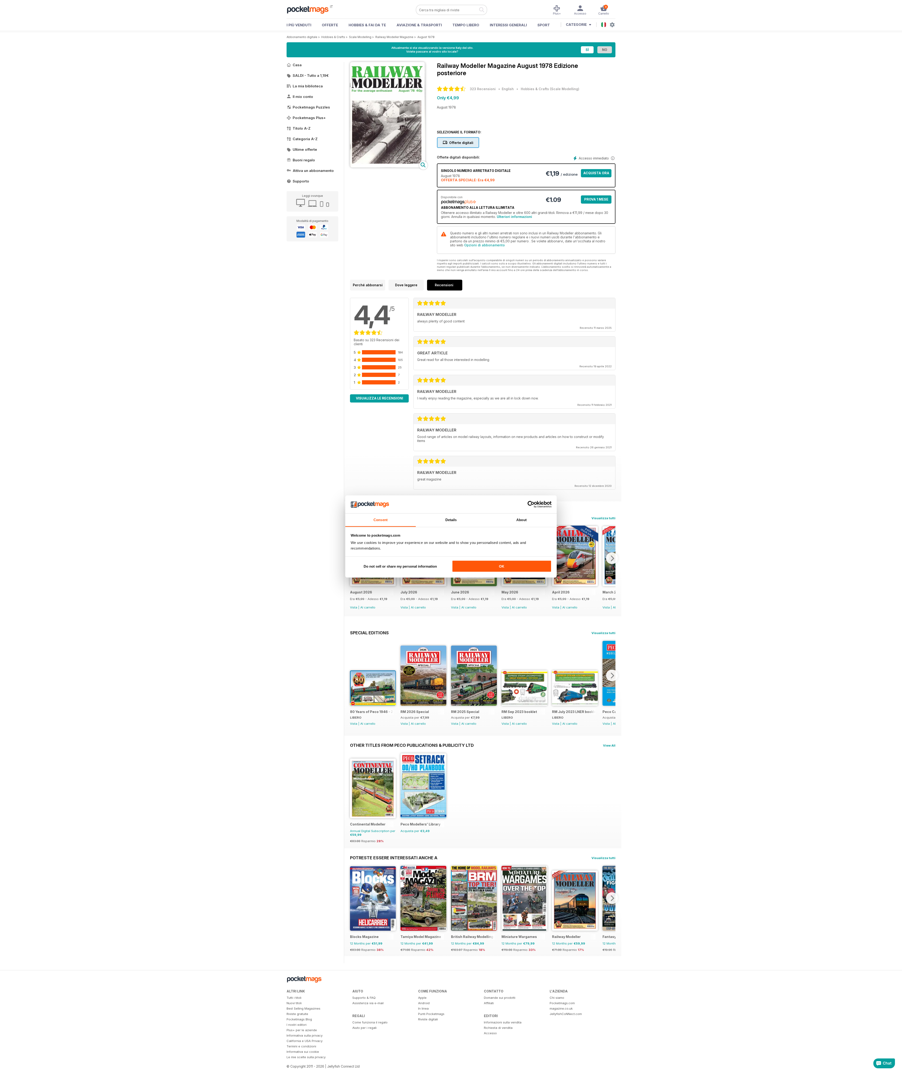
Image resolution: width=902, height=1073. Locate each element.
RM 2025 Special (465, 712)
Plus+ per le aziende (302, 1030)
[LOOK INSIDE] (387, 166)
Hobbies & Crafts (333, 37)
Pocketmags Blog (299, 1019)
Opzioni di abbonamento (484, 245)
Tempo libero (465, 25)
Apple (422, 997)
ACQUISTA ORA (596, 173)
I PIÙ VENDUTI (299, 25)
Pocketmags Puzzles (311, 107)
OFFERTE (330, 25)
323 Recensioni (483, 89)
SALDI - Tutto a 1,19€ (311, 75)
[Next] (612, 558)
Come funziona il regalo (370, 1022)
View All (609, 745)
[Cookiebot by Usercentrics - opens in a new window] (531, 504)
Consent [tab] (380, 520)
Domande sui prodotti (499, 997)
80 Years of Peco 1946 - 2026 (371, 712)
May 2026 (510, 592)
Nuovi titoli (294, 1003)
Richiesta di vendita (498, 1028)
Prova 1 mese (596, 199)
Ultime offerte (305, 149)
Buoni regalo (304, 160)
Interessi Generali (508, 25)
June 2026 (460, 592)
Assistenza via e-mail (368, 1003)
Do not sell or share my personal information (400, 566)
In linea (423, 1008)
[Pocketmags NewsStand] (310, 9)
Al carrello (367, 607)
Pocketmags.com (562, 1003)
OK (501, 566)
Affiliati (489, 1003)
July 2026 (408, 592)
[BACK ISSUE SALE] (373, 585)
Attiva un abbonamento (313, 170)
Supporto (301, 181)
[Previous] (353, 675)
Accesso (490, 1033)
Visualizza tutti (603, 518)
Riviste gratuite (297, 1014)
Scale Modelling (360, 37)
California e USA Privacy (305, 1041)
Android (424, 1003)
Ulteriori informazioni (514, 217)
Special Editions (369, 632)
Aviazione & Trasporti (419, 25)
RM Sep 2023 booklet (519, 712)
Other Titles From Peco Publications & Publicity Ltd (412, 745)
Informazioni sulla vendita (502, 1022)
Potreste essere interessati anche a (393, 857)
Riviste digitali (428, 1019)
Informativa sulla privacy (305, 1035)
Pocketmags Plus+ (309, 118)
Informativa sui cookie (303, 1052)
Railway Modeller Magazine (394, 37)
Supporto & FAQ (364, 997)
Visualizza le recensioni (379, 398)
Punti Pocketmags (431, 1014)
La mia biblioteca (308, 86)
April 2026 (561, 592)
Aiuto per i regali (364, 1028)
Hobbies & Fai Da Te (367, 25)
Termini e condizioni (301, 1046)
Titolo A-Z (302, 128)
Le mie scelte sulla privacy (306, 1057)
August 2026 (361, 592)
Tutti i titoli (294, 997)
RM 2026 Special (414, 712)
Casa (297, 65)
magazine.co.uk (561, 1008)
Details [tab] (451, 520)
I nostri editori (297, 1025)
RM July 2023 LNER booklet (573, 712)
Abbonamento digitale (302, 37)
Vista (353, 607)
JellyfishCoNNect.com (566, 1014)
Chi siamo (557, 997)
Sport (543, 25)
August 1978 (426, 37)
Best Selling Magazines (303, 1008)
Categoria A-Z (305, 139)
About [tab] (521, 520)
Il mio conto (303, 96)
